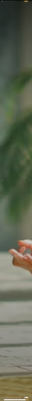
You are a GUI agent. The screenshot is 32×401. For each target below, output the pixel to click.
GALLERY (26, 397)
